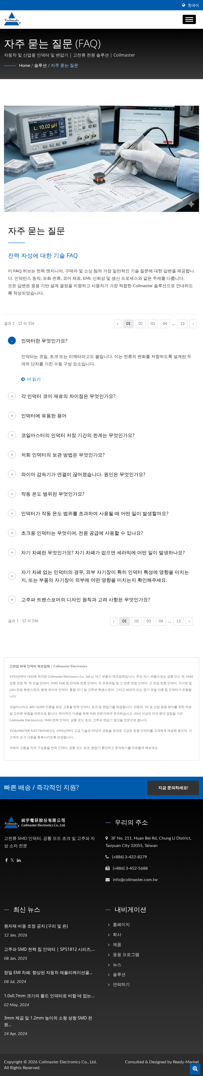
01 (128, 324)
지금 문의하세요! (173, 788)
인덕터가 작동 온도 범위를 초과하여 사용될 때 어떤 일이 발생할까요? (94, 513)
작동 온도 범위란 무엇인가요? (52, 494)
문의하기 (121, 747)
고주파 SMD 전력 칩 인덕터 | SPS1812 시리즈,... (49, 949)
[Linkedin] (19, 861)
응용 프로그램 (126, 955)
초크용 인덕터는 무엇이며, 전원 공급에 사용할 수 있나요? (82, 533)
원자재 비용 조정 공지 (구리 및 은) (36, 926)
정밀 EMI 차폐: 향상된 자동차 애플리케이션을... (48, 972)
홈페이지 (121, 925)
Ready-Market (186, 1062)
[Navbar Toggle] (189, 19)
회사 (117, 935)
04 (165, 324)
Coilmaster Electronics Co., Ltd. (68, 1062)
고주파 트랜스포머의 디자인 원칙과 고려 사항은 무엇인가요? (85, 599)
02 (141, 324)
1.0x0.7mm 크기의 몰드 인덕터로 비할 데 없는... (49, 996)
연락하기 (121, 984)
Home (24, 65)
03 (153, 324)
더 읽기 (34, 379)
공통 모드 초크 (79, 747)
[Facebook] (6, 861)
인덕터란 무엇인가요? (44, 340)
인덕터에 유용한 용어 (44, 415)
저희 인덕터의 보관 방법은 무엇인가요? (63, 454)
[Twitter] (12, 861)
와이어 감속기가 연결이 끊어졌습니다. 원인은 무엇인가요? (83, 474)
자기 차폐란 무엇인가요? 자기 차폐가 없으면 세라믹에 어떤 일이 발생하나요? (103, 552)
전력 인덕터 (59, 747)
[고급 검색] (195, 1069)
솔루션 (40, 65)
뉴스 (117, 965)
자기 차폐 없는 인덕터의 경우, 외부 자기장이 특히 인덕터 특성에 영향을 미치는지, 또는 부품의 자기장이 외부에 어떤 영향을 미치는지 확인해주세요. (105, 576)
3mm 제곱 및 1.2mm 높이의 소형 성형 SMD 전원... (48, 1021)
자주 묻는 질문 (64, 65)
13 (182, 324)
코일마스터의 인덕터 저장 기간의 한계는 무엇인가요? (78, 435)
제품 (117, 945)
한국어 (193, 5)
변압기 (96, 747)
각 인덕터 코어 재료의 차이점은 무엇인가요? (68, 396)
